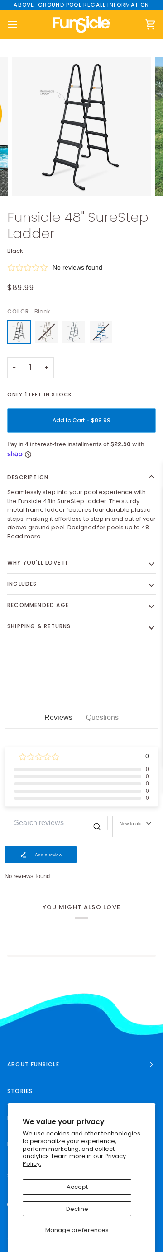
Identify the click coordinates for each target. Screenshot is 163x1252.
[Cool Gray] (76, 334)
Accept (77, 1186)
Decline (77, 1209)
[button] (81, 267)
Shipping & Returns (39, 626)
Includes (22, 584)
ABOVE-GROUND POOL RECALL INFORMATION (81, 5)
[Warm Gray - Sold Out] (48, 334)
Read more (24, 536)
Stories (20, 1091)
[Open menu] (20, 24)
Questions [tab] (102, 717)
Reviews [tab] (58, 717)
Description (27, 477)
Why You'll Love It (38, 562)
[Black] (21, 334)
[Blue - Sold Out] (101, 334)
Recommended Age (38, 605)
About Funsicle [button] (33, 1064)
